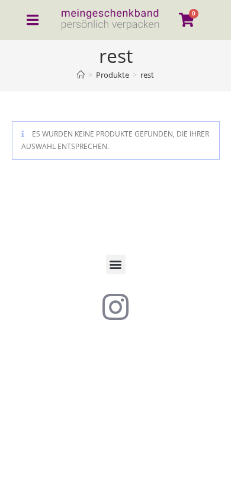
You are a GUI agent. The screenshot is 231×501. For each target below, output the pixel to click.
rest (147, 74)
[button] (116, 264)
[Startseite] (81, 74)
